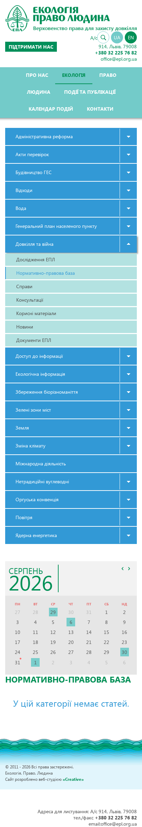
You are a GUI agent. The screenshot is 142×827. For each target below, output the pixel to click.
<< (122, 568)
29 (53, 612)
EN (131, 37)
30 (124, 652)
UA (117, 37)
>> (129, 568)
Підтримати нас (31, 46)
